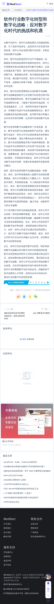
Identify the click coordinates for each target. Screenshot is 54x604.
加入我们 (7, 532)
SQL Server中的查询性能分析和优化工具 (21, 488)
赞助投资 (34, 528)
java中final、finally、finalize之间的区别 (20, 462)
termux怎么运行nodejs (13, 475)
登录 (51, 3)
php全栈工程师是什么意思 (15, 479)
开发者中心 (8, 552)
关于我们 (7, 523)
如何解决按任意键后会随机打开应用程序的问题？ (24, 466)
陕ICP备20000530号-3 (13, 584)
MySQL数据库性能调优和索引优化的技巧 (21, 497)
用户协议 (7, 564)
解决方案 (7, 536)
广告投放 (34, 532)
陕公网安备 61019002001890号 (16, 589)
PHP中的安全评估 (11, 501)
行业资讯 (18, 10)
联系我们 (7, 528)
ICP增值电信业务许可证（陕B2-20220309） (21, 593)
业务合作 (34, 523)
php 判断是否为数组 (41, 313)
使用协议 (7, 556)
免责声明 (7, 560)
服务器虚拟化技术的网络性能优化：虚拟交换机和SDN (14, 316)
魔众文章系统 (8, 441)
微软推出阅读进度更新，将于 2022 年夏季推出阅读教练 (27, 470)
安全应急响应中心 (38, 536)
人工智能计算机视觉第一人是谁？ (18, 493)
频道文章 (6, 10)
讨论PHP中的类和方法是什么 (16, 484)
